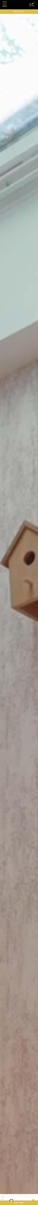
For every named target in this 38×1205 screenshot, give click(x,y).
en (2, 1197)
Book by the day (19, 11)
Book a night (19, 1202)
